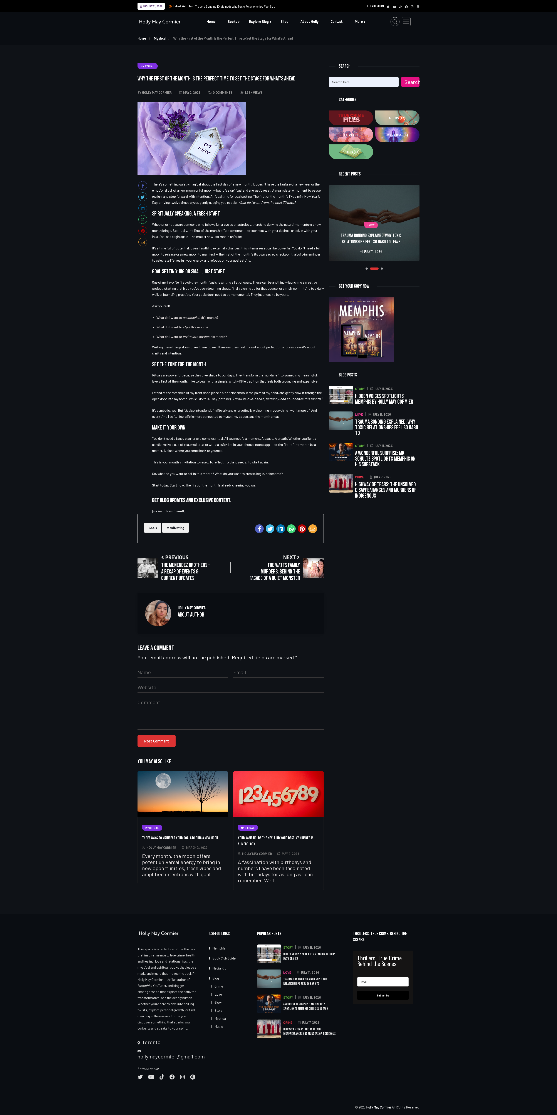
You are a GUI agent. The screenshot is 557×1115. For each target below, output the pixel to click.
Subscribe (383, 995)
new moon (187, 190)
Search (411, 82)
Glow (397, 118)
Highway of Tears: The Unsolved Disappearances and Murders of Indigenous (385, 490)
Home (211, 21)
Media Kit (219, 968)
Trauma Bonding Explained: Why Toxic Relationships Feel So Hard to (386, 428)
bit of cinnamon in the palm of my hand (250, 393)
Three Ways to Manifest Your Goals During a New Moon (180, 838)
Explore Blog (259, 21)
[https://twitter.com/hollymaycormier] (140, 1077)
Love (351, 135)
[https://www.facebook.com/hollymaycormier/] (172, 1077)
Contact (337, 21)
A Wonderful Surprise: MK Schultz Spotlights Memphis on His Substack (371, 239)
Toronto (151, 1042)
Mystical (160, 38)
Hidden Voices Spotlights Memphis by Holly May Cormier (384, 399)
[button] (367, 268)
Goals (153, 528)
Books (232, 21)
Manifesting (175, 528)
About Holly (309, 21)
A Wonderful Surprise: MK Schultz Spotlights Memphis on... (233, 6)
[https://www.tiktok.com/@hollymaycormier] (161, 1077)
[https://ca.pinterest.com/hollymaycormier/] (192, 1077)
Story (351, 152)
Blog (215, 978)
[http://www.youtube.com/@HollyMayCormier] (151, 1077)
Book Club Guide (224, 958)
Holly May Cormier (161, 847)
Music (219, 1026)
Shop (285, 21)
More (359, 21)
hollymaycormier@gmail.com (171, 1056)
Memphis (219, 948)
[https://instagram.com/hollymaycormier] (182, 1077)
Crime (351, 118)
